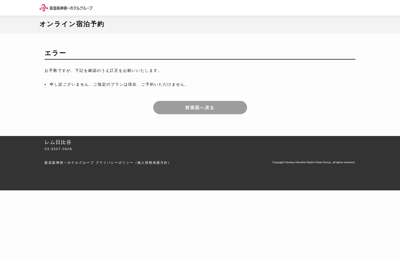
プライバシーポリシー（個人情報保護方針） (134, 163)
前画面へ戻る (200, 107)
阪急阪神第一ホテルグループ (69, 163)
